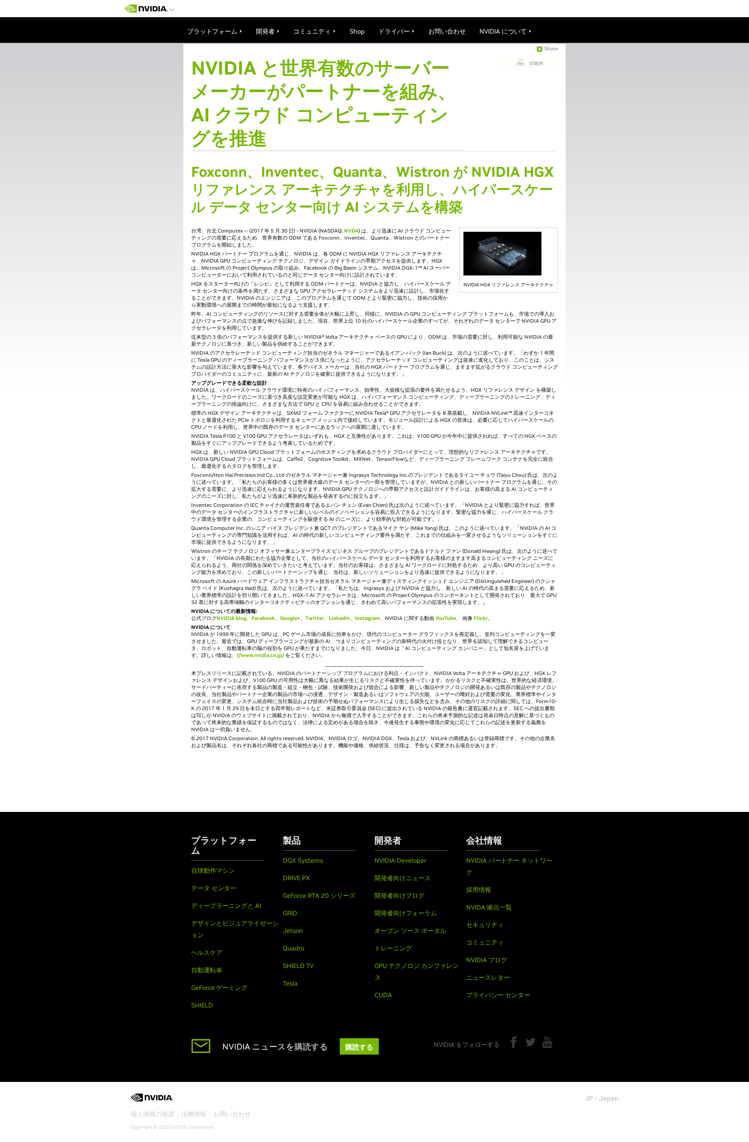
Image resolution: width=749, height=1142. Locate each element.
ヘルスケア (206, 952)
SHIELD (202, 1005)
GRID (290, 913)
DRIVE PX (296, 878)
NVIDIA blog (232, 618)
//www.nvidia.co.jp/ (260, 655)
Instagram (367, 618)
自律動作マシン (213, 870)
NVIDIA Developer (400, 860)
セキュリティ (485, 925)
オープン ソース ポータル (410, 930)
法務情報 (193, 1114)
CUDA (383, 995)
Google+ (290, 618)
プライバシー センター (498, 995)
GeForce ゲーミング (219, 987)
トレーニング (393, 948)
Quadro (293, 948)
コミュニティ (485, 942)
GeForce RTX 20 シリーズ (319, 895)
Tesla (290, 983)
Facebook (263, 618)
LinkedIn (339, 618)
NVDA (351, 230)
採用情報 (478, 889)
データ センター (213, 888)
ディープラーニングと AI (226, 905)
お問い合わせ (232, 1114)
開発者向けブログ (399, 895)
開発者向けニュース (402, 878)
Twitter (314, 618)
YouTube (445, 618)
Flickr (481, 618)
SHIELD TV (298, 966)
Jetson (293, 930)
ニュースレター (488, 977)
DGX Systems (303, 860)
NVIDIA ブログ (486, 960)
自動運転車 (206, 970)
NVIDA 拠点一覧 (489, 907)
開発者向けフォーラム (405, 913)
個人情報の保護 (152, 1114)
